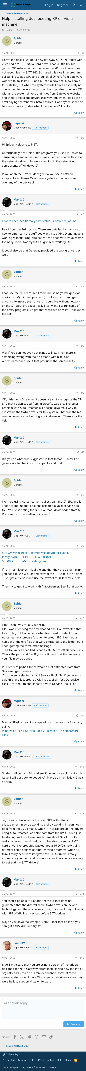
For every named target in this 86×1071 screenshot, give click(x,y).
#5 (82, 345)
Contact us (9, 1060)
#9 (82, 546)
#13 (82, 813)
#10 (82, 618)
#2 (82, 137)
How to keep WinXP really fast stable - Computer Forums (39, 221)
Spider (8, 30)
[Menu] (5, 5)
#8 (82, 495)
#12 (82, 766)
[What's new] (74, 5)
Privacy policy (46, 1060)
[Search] (81, 5)
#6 (82, 392)
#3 (82, 214)
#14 (82, 894)
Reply (80, 112)
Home (68, 1060)
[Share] (77, 53)
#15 (82, 957)
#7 (82, 452)
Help (59, 1060)
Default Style (12, 1054)
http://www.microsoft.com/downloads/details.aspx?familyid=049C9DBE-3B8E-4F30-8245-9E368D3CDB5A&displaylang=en (35, 557)
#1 (83, 53)
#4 (82, 286)
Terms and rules (26, 1060)
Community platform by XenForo (32, 1067)
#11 (82, 715)
